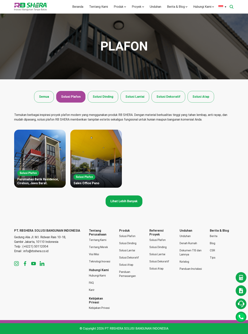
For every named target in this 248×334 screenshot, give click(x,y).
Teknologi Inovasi (99, 261)
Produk (118, 7)
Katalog (184, 261)
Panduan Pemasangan (127, 273)
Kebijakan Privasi (99, 307)
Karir (92, 289)
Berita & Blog (176, 7)
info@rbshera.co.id (35, 251)
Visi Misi (94, 254)
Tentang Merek (98, 247)
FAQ (91, 282)
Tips (212, 257)
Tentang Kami (98, 7)
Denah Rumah (188, 243)
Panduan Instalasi (191, 268)
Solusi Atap (200, 96)
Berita (213, 236)
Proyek (136, 7)
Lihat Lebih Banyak (124, 201)
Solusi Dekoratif (168, 96)
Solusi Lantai (134, 96)
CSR (212, 250)
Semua (44, 96)
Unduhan (155, 7)
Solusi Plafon (71, 96)
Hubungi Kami (202, 7)
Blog (212, 243)
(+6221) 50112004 (35, 246)
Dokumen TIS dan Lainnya (191, 252)
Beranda (77, 7)
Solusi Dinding (103, 96)
